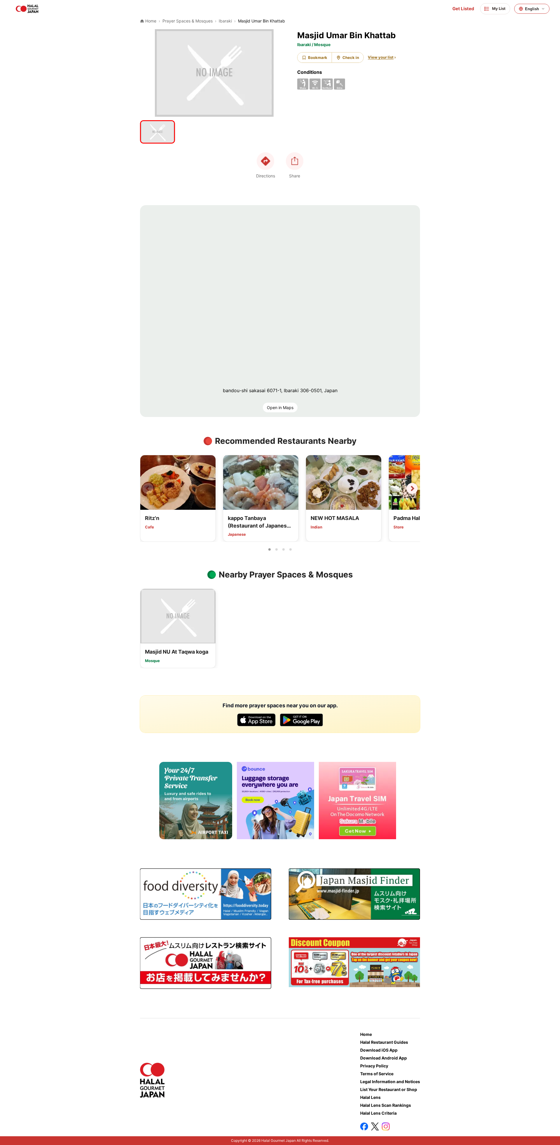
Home (366, 1034)
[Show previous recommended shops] (147, 488)
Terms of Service (376, 1073)
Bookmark (317, 57)
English (532, 9)
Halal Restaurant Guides (384, 1042)
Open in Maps (280, 407)
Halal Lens (370, 1097)
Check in (350, 57)
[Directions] (265, 161)
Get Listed (463, 8)
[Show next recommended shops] (412, 488)
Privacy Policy (374, 1065)
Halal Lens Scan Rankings (385, 1105)
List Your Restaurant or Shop (388, 1089)
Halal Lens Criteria (378, 1113)
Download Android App (383, 1057)
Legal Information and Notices (390, 1081)
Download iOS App (379, 1050)
